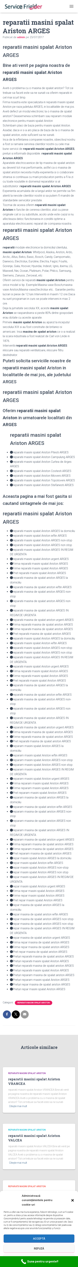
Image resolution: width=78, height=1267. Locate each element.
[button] (72, 1200)
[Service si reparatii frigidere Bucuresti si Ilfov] (24, 6)
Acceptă (39, 1238)
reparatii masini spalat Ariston (33, 1003)
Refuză (39, 1248)
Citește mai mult (18, 1106)
